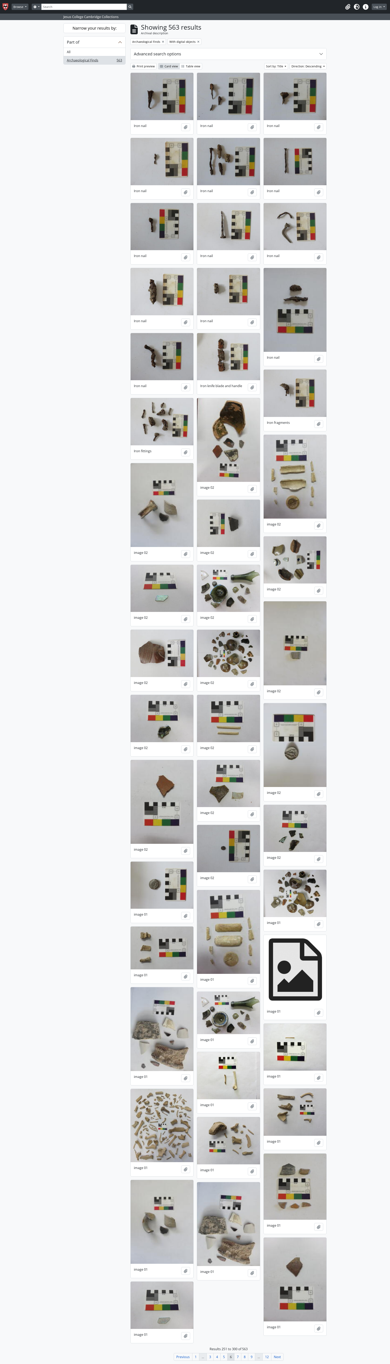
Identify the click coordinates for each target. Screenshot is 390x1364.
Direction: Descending (306, 66)
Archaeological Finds (94, 61)
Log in (378, 7)
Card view (171, 66)
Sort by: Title (275, 66)
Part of (73, 42)
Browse (18, 7)
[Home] (7, 7)
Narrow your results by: (95, 28)
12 (267, 1357)
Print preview (145, 66)
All (68, 52)
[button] (347, 6)
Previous (183, 1357)
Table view (192, 66)
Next (277, 1357)
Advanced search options (157, 54)
